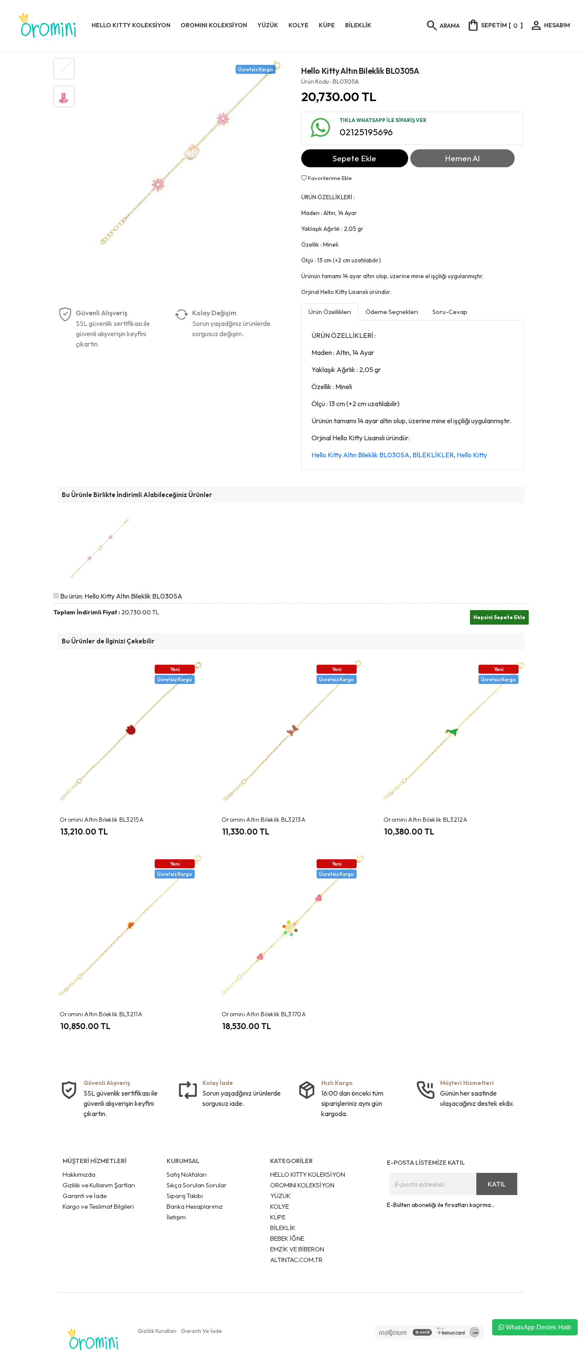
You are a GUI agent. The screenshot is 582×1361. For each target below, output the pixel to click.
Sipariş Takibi (185, 1196)
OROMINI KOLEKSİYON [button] (214, 25)
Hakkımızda (79, 1174)
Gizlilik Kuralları (157, 1330)
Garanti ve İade (85, 1196)
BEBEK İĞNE (287, 1238)
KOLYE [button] (298, 25)
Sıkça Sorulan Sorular (197, 1185)
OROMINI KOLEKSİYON (302, 1185)
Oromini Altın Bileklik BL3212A (425, 819)
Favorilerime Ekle (329, 177)
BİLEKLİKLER (433, 455)
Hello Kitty (472, 455)
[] (495, 25)
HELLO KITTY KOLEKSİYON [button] (131, 25)
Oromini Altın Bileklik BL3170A (264, 1014)
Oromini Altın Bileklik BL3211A (101, 1014)
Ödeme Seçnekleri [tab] (392, 312)
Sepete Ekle (354, 158)
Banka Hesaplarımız (195, 1206)
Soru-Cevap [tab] (449, 312)
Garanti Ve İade (201, 1330)
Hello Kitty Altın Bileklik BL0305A (360, 455)
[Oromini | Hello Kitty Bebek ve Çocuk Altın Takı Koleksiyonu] (47, 25)
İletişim (176, 1217)
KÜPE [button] (327, 25)
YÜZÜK (280, 1196)
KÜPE (277, 1217)
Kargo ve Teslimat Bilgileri (98, 1206)
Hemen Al (462, 158)
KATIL (496, 1184)
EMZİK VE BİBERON (297, 1249)
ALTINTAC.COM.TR (296, 1260)
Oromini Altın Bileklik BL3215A (102, 819)
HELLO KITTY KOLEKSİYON (307, 1174)
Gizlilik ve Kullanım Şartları (99, 1185)
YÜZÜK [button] (267, 25)
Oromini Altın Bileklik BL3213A (263, 819)
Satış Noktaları (187, 1174)
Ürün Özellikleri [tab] (329, 312)
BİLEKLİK (282, 1228)
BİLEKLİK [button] (358, 25)
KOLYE (279, 1206)
